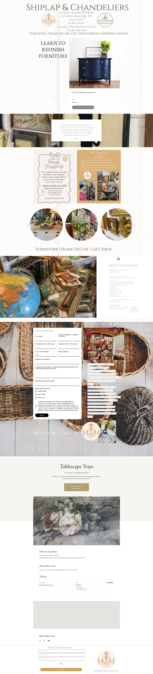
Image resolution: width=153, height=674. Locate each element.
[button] (83, 107)
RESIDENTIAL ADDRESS (42, 359)
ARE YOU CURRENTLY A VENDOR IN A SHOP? (68, 335)
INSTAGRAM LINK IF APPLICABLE (45, 344)
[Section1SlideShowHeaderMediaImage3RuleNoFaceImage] (78, 142)
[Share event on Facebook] (40, 640)
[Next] (146, 130)
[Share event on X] (44, 640)
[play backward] (29, 224)
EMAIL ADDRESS (63, 351)
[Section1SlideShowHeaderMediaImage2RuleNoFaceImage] (76, 142)
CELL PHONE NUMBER (42, 351)
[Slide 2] (103, 357)
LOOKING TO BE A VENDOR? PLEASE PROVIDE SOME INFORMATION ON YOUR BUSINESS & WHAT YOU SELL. (56, 367)
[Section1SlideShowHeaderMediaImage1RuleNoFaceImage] (74, 142)
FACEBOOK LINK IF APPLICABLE (68, 344)
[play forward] (133, 224)
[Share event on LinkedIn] (49, 640)
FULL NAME (39, 336)
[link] (94, 92)
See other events (76, 488)
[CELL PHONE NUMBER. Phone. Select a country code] (38, 355)
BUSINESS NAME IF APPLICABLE (45, 381)
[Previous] (7, 130)
